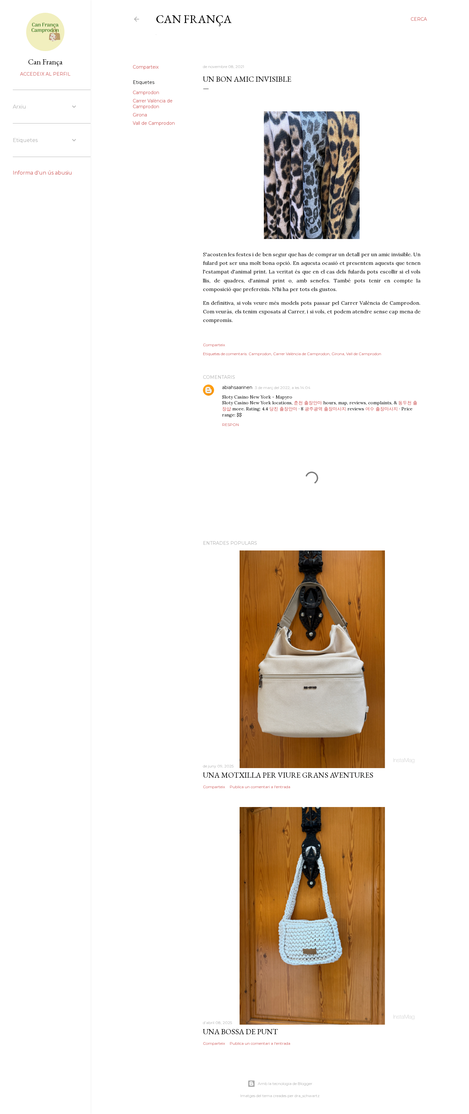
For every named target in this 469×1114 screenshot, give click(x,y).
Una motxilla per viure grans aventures (288, 775)
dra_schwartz (307, 1095)
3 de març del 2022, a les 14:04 (282, 387)
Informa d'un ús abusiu (42, 173)
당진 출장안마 (283, 409)
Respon (230, 424)
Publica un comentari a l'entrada (260, 786)
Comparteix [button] (146, 67)
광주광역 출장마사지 (325, 409)
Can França (194, 18)
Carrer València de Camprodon (153, 103)
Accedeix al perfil (45, 74)
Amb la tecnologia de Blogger (285, 1083)
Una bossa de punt (240, 1031)
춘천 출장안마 (308, 403)
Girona (140, 115)
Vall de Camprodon (154, 123)
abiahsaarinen (237, 387)
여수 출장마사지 (381, 409)
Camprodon (146, 92)
